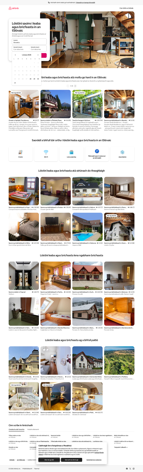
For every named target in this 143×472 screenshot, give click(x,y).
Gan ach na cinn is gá (71, 460)
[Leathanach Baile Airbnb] (14, 8)
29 (34, 79)
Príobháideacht (27, 469)
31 (15, 83)
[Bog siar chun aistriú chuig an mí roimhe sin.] (15, 55)
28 (30, 79)
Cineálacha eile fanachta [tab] (16, 429)
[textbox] (20, 49)
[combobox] (29, 42)
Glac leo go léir (49, 460)
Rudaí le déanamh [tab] (33, 429)
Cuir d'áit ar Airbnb (126, 8)
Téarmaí (36, 469)
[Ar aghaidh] (75, 86)
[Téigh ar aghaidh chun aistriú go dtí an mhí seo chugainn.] (38, 55)
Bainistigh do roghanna (93, 460)
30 (38, 79)
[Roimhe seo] (67, 86)
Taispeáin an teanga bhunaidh (85, 2)
